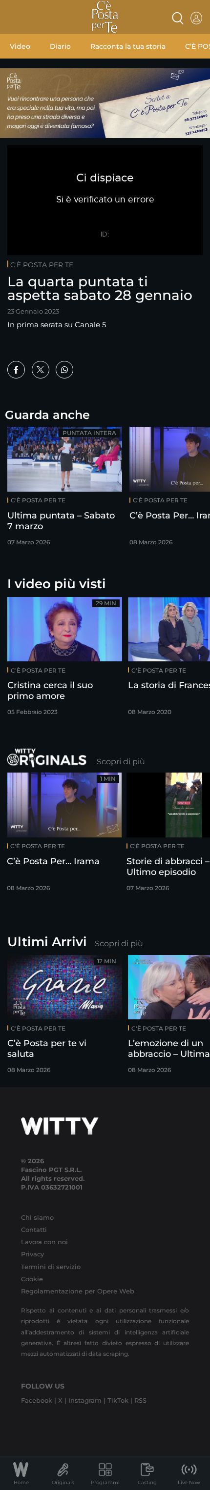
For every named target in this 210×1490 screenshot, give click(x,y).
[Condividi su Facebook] (16, 369)
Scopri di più (121, 761)
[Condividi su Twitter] (40, 369)
